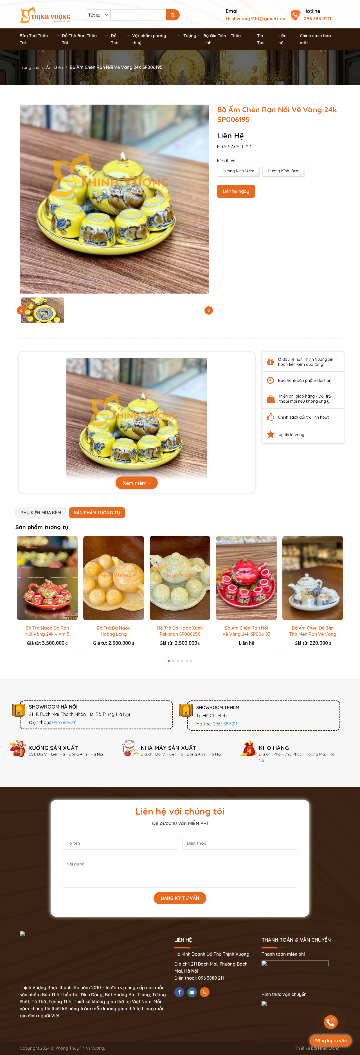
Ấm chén (54, 67)
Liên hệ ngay (236, 191)
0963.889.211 (64, 722)
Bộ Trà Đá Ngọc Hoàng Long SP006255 (113, 634)
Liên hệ (282, 39)
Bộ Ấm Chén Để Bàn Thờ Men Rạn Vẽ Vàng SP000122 (312, 634)
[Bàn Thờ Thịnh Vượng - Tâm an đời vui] (45, 14)
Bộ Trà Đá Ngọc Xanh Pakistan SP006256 (180, 631)
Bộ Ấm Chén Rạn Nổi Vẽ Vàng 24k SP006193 (246, 631)
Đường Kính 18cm (284, 170)
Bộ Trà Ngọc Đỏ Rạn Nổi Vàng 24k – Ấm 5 (47, 631)
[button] (208, 310)
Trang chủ (29, 67)
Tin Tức (260, 39)
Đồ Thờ (114, 39)
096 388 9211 (317, 18)
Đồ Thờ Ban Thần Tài (79, 39)
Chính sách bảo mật (315, 39)
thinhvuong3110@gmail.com (256, 18)
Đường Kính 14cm (238, 170)
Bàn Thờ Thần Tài (34, 39)
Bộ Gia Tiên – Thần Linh (222, 39)
